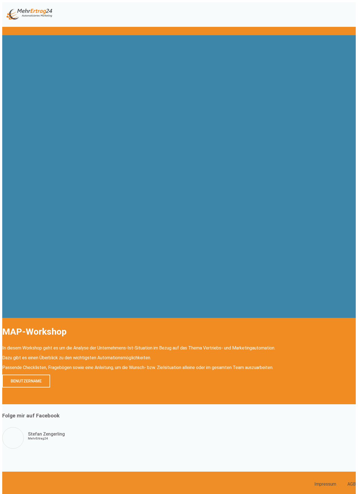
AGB (351, 484)
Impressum (325, 484)
